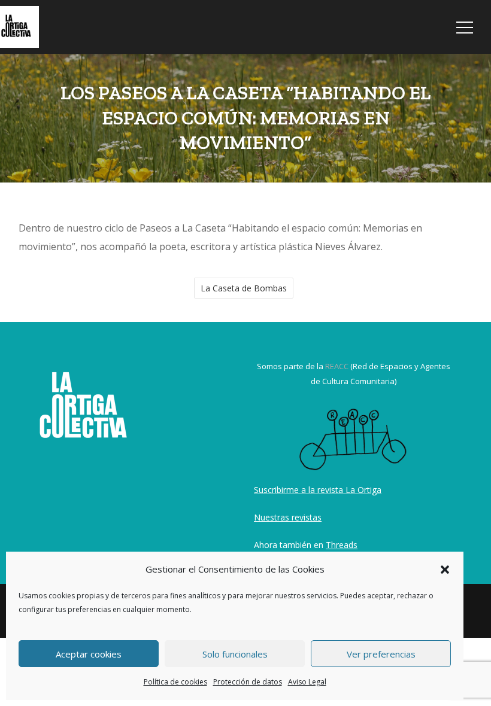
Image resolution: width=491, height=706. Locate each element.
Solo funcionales (235, 654)
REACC (336, 366)
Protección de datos (247, 682)
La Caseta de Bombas (244, 288)
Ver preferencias (381, 654)
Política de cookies (175, 682)
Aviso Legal (307, 682)
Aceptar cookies (89, 654)
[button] (445, 570)
